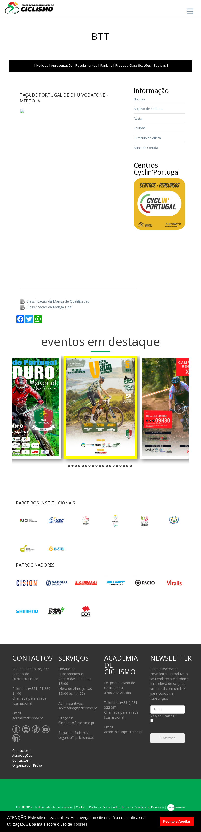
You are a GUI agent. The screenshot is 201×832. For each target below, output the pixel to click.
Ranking (106, 65)
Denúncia (157, 807)
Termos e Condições (134, 807)
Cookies (81, 807)
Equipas (160, 65)
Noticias (42, 65)
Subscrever (167, 738)
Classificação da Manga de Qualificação (57, 301)
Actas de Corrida (146, 147)
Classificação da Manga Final (48, 307)
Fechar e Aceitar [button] (176, 821)
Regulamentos (86, 65)
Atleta (138, 118)
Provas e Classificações (133, 65)
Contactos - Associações (22, 753)
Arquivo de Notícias (148, 108)
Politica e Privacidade (103, 807)
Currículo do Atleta (147, 138)
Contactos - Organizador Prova (27, 763)
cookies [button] (80, 824)
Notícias (139, 99)
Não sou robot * (163, 716)
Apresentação (61, 65)
